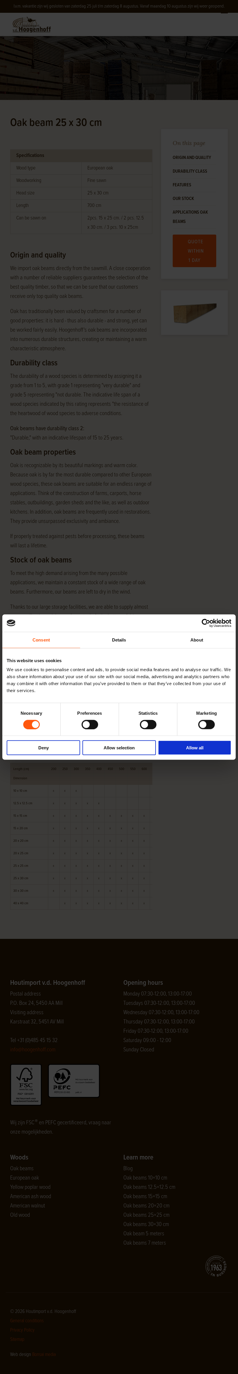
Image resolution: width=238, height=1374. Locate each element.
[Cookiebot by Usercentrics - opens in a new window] (206, 623)
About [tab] (196, 639)
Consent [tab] (41, 639)
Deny (43, 747)
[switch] (90, 724)
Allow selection (119, 747)
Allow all (194, 747)
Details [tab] (119, 639)
